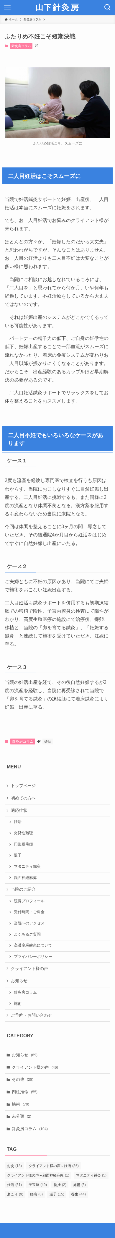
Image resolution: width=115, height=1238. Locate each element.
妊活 (47, 741)
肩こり (15, 1194)
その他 (22, 1079)
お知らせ (19, 980)
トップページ (23, 785)
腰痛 (36, 1194)
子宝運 (38, 1185)
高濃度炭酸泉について (33, 945)
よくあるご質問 (27, 934)
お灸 (14, 1166)
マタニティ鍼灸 (27, 866)
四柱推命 (24, 1091)
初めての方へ (23, 798)
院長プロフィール (29, 901)
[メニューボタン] (7, 7)
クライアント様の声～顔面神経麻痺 (38, 1175)
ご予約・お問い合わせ (31, 1015)
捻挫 (60, 1185)
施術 (18, 1004)
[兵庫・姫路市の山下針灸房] (57, 7)
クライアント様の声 (29, 968)
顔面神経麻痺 (25, 878)
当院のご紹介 (23, 889)
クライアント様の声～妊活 (54, 1166)
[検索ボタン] (107, 7)
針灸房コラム (21, 46)
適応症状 (19, 810)
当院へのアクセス (29, 923)
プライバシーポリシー (33, 957)
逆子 (18, 855)
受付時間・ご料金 (29, 912)
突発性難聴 (23, 833)
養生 (78, 1194)
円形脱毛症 (23, 844)
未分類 (21, 1116)
